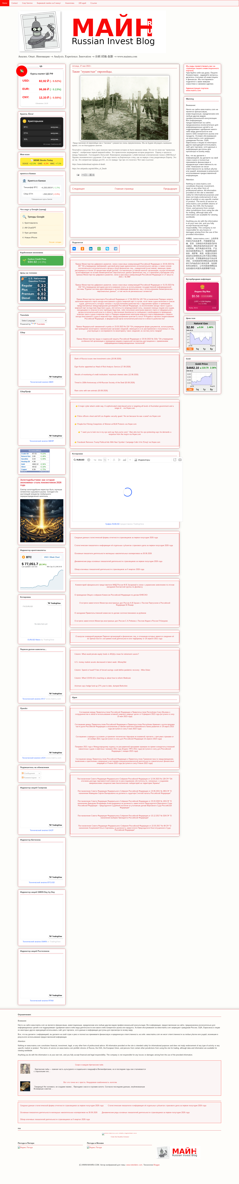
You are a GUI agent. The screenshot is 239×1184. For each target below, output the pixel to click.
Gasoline (24, 459)
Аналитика (69, 3)
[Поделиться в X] (88, 174)
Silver (23, 467)
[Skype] (107, 248)
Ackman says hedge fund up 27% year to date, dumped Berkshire (101, 686)
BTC (28, 557)
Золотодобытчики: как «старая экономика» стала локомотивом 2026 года (40, 482)
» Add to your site (44, 471)
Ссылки (93, 3)
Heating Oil (25, 462)
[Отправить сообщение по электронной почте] (78, 175)
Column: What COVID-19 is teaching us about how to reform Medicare (103, 678)
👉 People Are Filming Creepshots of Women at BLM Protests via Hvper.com (106, 424)
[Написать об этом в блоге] (85, 174)
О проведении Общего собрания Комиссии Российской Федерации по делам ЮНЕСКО (111, 595)
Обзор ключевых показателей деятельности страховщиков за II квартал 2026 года (109, 569)
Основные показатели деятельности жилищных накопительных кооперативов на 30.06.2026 (113, 553)
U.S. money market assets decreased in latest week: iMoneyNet (100, 662)
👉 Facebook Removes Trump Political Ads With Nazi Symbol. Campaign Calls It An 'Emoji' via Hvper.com (117, 442)
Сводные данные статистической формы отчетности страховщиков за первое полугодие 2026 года (116, 537)
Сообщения (29, 773)
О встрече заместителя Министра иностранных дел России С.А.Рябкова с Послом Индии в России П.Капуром (121, 621)
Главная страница (124, 189)
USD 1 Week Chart (52, 557)
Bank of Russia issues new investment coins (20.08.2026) (98, 359)
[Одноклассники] (82, 248)
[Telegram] (115, 248)
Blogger (156, 1165)
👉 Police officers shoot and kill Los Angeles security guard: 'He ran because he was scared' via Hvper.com (118, 416)
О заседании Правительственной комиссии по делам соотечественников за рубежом (110, 613)
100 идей (82, 3)
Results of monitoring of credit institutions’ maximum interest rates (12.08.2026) (106, 375)
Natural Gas (26, 456)
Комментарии (30, 777)
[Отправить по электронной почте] (82, 174)
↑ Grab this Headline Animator (119, 1137)
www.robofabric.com (134, 1165)
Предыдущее (170, 189)
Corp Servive (27, 3)
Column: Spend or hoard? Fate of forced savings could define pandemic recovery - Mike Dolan (112, 670)
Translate (41, 324)
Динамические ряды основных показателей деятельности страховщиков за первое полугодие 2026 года (118, 561)
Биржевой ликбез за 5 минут (49, 3)
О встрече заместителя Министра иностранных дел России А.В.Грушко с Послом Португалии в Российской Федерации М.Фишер (124, 604)
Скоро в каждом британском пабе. (89, 1065)
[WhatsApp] (99, 248)
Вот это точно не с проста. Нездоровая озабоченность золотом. (90, 1082)
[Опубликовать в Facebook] (90, 174)
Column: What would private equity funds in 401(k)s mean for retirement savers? (107, 654)
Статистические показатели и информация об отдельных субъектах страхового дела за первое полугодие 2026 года (124, 545)
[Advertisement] (124, 215)
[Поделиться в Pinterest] (93, 174)
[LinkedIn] (91, 248)
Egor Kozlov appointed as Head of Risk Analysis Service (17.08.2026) (103, 367)
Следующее (78, 189)
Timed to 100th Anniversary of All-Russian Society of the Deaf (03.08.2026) (105, 383)
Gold (23, 464)
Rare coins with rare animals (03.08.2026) (91, 391)
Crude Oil (24, 454)
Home (4, 3)
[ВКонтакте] (74, 248)
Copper (24, 469)
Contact (14, 3)
